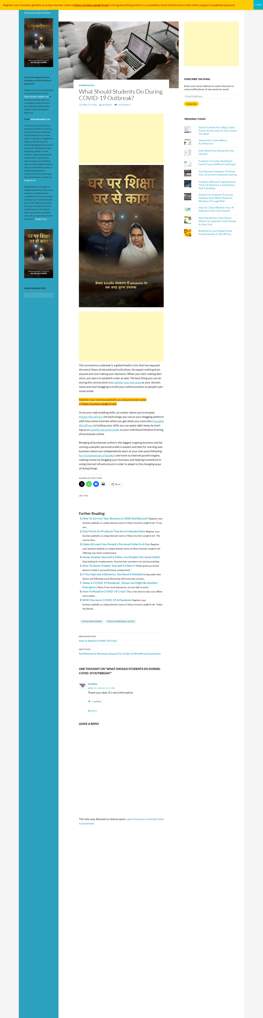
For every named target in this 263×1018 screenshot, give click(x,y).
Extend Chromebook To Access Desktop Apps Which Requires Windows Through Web (216, 198)
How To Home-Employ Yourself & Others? (109, 565)
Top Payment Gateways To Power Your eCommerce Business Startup (218, 173)
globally (36, 5)
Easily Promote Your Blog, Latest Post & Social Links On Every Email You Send (218, 130)
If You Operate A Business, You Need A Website (112, 574)
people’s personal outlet (105, 429)
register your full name (127, 382)
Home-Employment (92, 621)
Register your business (17, 5)
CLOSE (258, 4)
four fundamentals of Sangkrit (97, 455)
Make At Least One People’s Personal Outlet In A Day (116, 544)
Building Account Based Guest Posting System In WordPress (215, 232)
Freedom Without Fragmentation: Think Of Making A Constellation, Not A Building (217, 185)
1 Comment (124, 104)
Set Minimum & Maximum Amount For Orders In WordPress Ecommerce (119, 651)
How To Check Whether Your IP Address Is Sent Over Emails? (216, 209)
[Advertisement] (121, 138)
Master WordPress (90, 416)
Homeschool (86, 85)
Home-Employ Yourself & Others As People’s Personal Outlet (121, 557)
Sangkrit (107, 104)
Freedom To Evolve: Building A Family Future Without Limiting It (217, 162)
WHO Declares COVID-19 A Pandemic (107, 600)
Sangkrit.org (40, 219)
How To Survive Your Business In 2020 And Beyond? (115, 518)
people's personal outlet (121, 621)
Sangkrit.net (29, 180)
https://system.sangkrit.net (36, 96)
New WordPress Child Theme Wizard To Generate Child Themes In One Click (217, 221)
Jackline (92, 683)
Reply (94, 711)
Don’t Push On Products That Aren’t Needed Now (113, 531)
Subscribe (191, 104)
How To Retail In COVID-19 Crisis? (104, 591)
